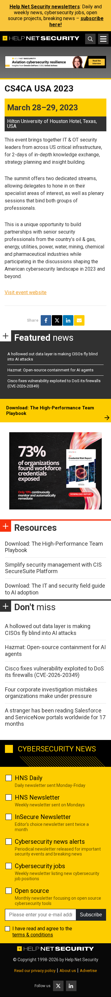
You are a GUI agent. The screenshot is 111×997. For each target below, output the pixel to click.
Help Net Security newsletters (45, 7)
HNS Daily (28, 778)
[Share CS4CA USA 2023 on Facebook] (46, 320)
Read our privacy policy (35, 970)
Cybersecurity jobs (40, 866)
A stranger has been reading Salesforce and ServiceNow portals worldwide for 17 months (55, 717)
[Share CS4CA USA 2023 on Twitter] (57, 320)
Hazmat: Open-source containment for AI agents (50, 370)
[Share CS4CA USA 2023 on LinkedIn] (68, 320)
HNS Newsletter (37, 797)
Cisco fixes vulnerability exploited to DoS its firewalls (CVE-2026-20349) (54, 671)
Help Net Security (81, 959)
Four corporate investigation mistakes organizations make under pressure (51, 692)
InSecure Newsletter (43, 817)
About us (68, 970)
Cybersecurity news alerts (50, 841)
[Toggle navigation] (103, 39)
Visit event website (26, 292)
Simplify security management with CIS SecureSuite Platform (53, 568)
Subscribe (91, 914)
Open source (32, 890)
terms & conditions (32, 935)
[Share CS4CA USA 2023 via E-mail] (79, 320)
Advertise (88, 970)
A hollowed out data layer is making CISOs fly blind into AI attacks (47, 629)
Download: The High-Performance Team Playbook (50, 410)
